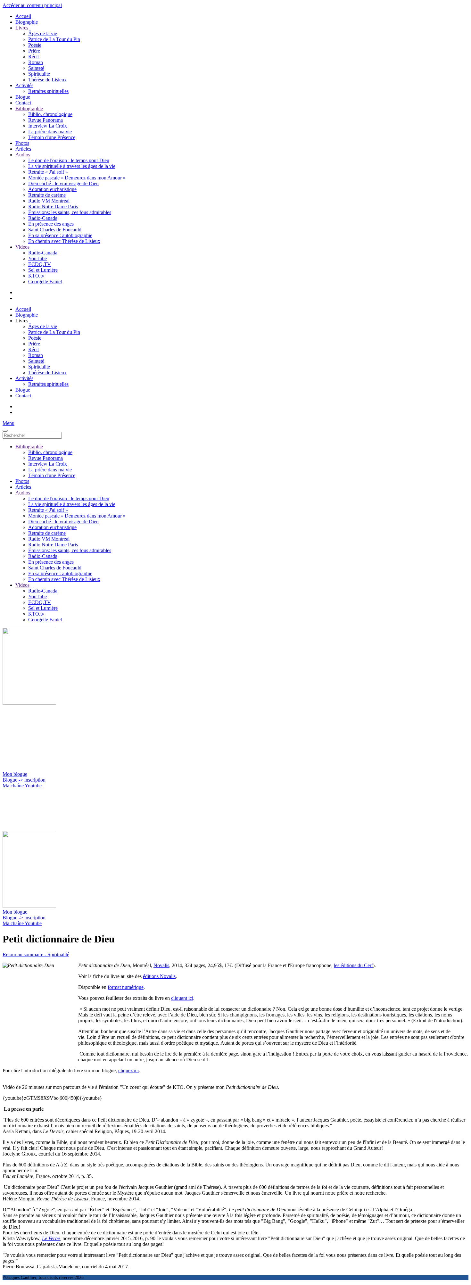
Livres (21, 27)
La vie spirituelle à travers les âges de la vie (71, 166)
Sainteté (36, 68)
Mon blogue (15, 774)
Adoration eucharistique (52, 189)
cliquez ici (128, 1070)
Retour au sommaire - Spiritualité (36, 954)
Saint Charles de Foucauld (54, 229)
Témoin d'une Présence (51, 137)
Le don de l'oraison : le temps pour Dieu (68, 160)
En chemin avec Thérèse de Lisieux (64, 241)
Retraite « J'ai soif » (48, 172)
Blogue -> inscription (24, 780)
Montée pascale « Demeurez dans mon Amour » (77, 177)
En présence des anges (51, 224)
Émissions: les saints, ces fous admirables (69, 212)
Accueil (23, 16)
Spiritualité (39, 74)
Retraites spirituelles (48, 91)
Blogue (22, 97)
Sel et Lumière (43, 270)
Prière (34, 51)
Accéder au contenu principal (32, 5)
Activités (24, 85)
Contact (23, 102)
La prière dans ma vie (50, 131)
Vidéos (22, 247)
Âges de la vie (42, 33)
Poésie (34, 45)
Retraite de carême (47, 195)
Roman (35, 62)
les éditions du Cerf (353, 965)
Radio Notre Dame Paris (53, 206)
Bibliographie (29, 108)
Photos (22, 143)
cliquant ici (182, 998)
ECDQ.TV (39, 264)
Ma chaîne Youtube (22, 785)
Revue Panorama (45, 120)
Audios (22, 154)
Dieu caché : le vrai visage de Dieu (63, 183)
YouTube (37, 258)
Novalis (161, 965)
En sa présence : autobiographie (60, 235)
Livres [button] (21, 320)
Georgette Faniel (45, 281)
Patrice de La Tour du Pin (54, 39)
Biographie (26, 22)
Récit (33, 56)
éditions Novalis (159, 976)
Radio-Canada (42, 218)
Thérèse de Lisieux (47, 79)
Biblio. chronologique (50, 114)
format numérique (126, 987)
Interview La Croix (47, 125)
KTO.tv (36, 275)
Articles (23, 149)
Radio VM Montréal (49, 200)
